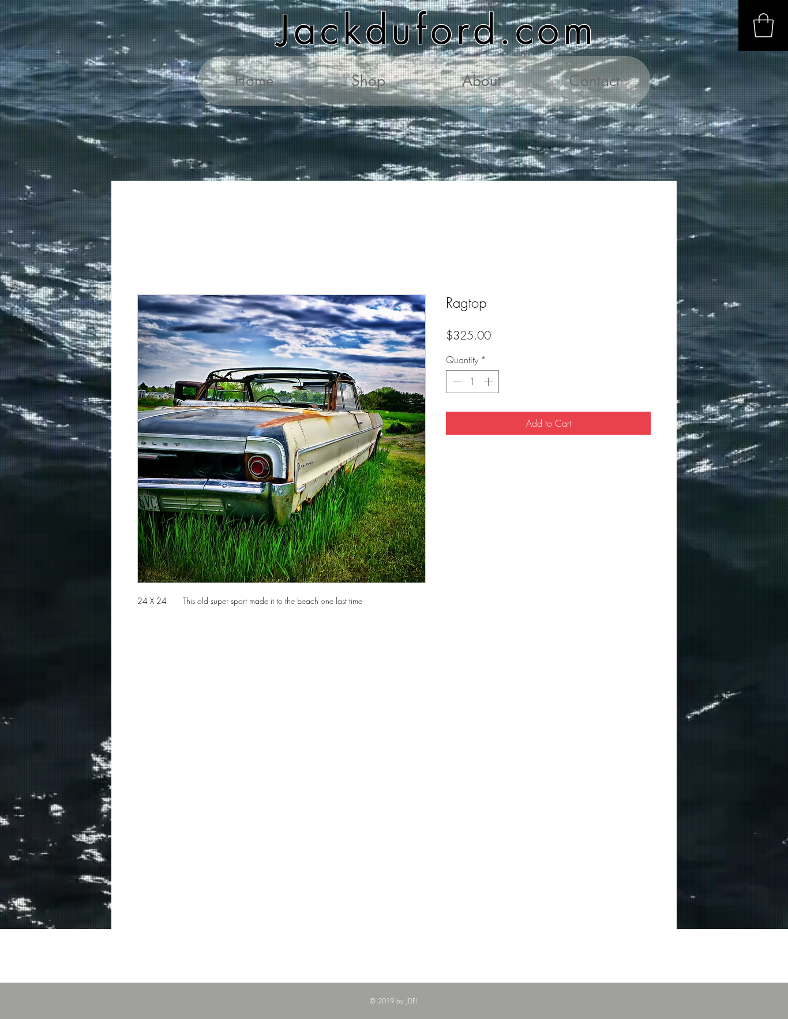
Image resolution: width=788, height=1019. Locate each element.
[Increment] (489, 382)
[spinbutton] (472, 382)
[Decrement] (456, 382)
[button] (763, 25)
